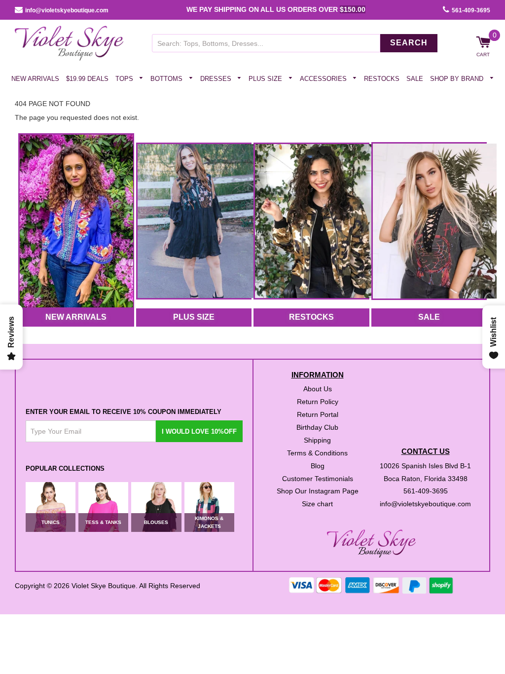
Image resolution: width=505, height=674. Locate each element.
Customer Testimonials (317, 478)
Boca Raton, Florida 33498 (426, 478)
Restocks (381, 78)
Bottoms (167, 78)
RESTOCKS (311, 317)
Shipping (317, 440)
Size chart (317, 504)
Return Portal (317, 414)
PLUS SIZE (194, 317)
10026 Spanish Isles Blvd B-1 (425, 465)
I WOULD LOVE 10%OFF (199, 431)
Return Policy (317, 402)
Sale (414, 78)
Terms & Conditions (317, 452)
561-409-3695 (471, 10)
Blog (318, 465)
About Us (317, 389)
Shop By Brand (457, 78)
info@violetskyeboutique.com (66, 10)
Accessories (324, 78)
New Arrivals (35, 78)
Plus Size (266, 78)
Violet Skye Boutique (104, 585)
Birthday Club (317, 427)
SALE (429, 317)
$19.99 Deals (87, 78)
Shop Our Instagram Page (318, 491)
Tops (125, 78)
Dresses (216, 78)
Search (409, 42)
